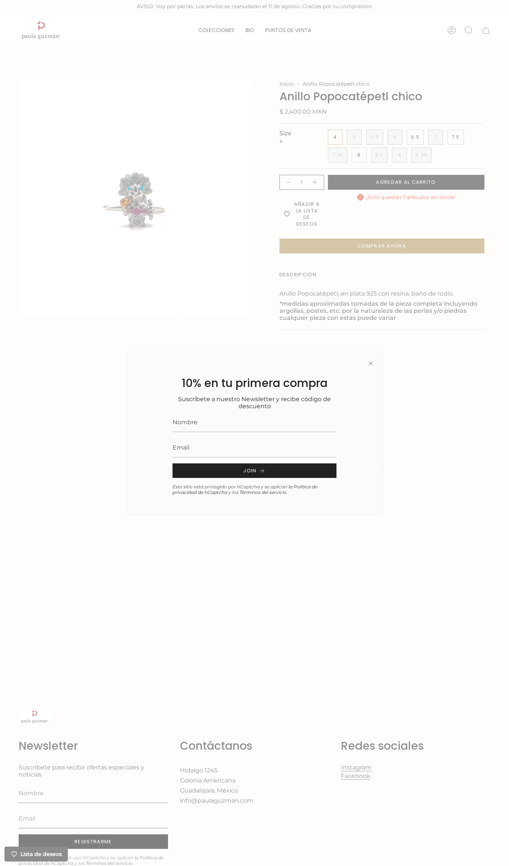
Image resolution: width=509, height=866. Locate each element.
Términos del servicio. (264, 492)
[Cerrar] (370, 363)
